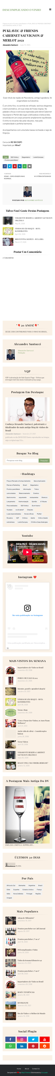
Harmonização (23, 501)
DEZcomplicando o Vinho (28, 950)
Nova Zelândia (18, 894)
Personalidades (12, 505)
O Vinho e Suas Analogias (39, 522)
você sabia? (20, 510)
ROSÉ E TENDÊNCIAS (26, 992)
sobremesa (10, 522)
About (27, 1069)
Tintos (36, 489)
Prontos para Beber (19, 23)
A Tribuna (43, 501)
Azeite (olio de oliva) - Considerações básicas (32, 732)
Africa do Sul (11, 885)
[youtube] (45, 1039)
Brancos (44, 497)
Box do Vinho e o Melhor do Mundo (31, 1013)
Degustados (26, 157)
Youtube (9, 510)
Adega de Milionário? (26, 918)
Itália (8, 894)
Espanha (16, 889)
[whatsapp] (10, 1046)
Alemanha (22, 885)
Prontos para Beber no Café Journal (31, 928)
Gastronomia (11, 497)
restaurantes (34, 497)
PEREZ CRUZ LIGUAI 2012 (28, 678)
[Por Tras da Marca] (27, 409)
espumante (22, 497)
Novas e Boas (29, 514)
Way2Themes (26, 1072)
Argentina (32, 885)
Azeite (33, 518)
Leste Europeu (38, 157)
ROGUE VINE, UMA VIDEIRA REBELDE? (33, 763)
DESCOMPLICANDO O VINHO (22, 10)
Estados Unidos (28, 889)
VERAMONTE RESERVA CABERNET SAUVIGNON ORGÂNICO (33, 219)
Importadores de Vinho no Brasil (30, 667)
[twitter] (33, 1039)
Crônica (24, 518)
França (39, 889)
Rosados (10, 518)
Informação (27, 489)
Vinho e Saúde (43, 518)
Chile (8, 889)
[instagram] (22, 1039)
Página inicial (7, 23)
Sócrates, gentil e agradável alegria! (31, 689)
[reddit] (45, 1046)
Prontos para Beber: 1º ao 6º (28, 971)
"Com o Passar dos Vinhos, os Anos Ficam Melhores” (34, 721)
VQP (17, 518)
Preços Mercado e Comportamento (18, 481)
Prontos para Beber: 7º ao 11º (29, 939)
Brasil (25, 485)
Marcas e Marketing (13, 485)
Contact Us (36, 1069)
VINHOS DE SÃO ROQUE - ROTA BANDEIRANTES (27, 229)
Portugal (29, 894)
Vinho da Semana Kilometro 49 (30, 960)
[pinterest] (33, 1046)
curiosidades (11, 493)
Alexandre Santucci (10, 45)
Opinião (34, 501)
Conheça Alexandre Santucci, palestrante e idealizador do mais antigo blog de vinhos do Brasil (26, 427)
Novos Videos (23, 742)
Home (19, 1069)
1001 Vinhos (15, 157)
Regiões (38, 894)
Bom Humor (36, 505)
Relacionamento (24, 493)
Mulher (39, 514)
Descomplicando (39, 481)
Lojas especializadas (14, 514)
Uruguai (9, 898)
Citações (30, 510)
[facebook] (10, 1039)
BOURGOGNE (23, 1003)
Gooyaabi (44, 1072)
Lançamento (11, 501)
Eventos (36, 493)
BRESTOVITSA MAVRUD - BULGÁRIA (29, 239)
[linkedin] (22, 1046)
